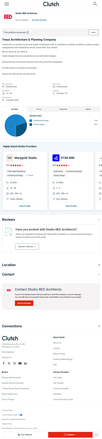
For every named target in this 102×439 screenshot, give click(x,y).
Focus (38, 109)
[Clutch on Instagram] (14, 363)
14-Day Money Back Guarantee (15, 388)
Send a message (24, 303)
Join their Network (39, 20)
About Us (57, 343)
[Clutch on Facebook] (3, 363)
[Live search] (95, 4)
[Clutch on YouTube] (20, 363)
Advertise (57, 394)
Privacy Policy (7, 410)
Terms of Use (7, 424)
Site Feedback (8, 352)
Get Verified (58, 383)
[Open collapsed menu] (7, 4)
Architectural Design (41, 121)
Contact (70, 435)
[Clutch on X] (9, 363)
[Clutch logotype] (51, 4)
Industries (63, 109)
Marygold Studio (26, 158)
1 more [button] (30, 175)
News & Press (59, 354)
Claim (93, 32)
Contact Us (6, 357)
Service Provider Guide (63, 399)
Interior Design (38, 124)
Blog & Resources (9, 394)
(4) (69, 165)
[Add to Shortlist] (97, 435)
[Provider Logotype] (8, 17)
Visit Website (26, 435)
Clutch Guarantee (60, 388)
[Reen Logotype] (9, 157)
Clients (88, 109)
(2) (22, 165)
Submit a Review (25, 246)
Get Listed (57, 377)
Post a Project (8, 399)
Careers (56, 348)
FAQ (55, 365)
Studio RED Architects (26, 13)
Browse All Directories (11, 377)
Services (14, 109)
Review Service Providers (13, 383)
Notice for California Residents (13, 419)
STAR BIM (67, 158)
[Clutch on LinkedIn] (25, 363)
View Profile (24, 206)
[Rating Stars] (15, 165)
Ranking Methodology (63, 359)
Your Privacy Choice (9, 415)
